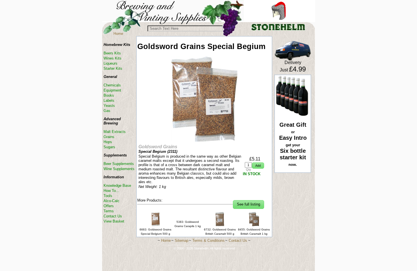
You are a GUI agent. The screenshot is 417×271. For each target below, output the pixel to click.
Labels (109, 100)
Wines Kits (112, 58)
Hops (108, 142)
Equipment (112, 90)
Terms (109, 211)
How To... (111, 191)
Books (109, 95)
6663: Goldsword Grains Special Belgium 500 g (155, 231)
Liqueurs (110, 63)
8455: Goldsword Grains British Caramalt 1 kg (254, 231)
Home (118, 33)
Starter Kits (113, 68)
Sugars (109, 147)
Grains (109, 137)
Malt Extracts (115, 132)
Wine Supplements (119, 169)
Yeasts (109, 105)
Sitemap (181, 240)
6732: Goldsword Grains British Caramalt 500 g (220, 231)
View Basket (114, 221)
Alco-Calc (111, 201)
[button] (258, 165)
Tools (108, 196)
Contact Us (113, 216)
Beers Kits (112, 53)
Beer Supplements (119, 164)
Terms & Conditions (208, 240)
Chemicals (112, 85)
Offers (109, 206)
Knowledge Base (117, 185)
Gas (107, 111)
